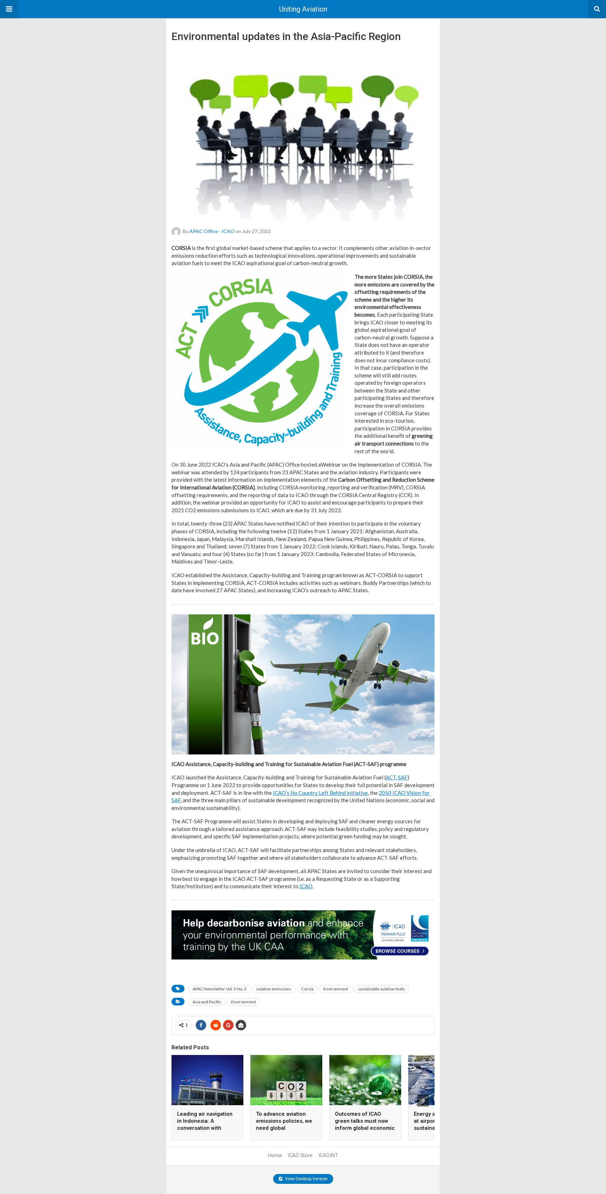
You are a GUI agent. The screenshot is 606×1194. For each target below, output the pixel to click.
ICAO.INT (328, 1155)
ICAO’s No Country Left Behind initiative (320, 793)
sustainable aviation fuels (381, 988)
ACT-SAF (397, 777)
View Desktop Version (306, 1178)
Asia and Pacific (207, 1001)
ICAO (305, 886)
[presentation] (423, 1101)
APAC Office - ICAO (212, 231)
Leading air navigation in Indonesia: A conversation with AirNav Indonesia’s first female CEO (205, 1128)
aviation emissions (273, 988)
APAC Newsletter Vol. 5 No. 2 (220, 988)
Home (275, 1155)
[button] (9, 9)
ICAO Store (300, 1155)
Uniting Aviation (303, 9)
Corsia (307, 988)
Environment (335, 988)
